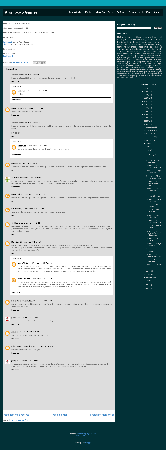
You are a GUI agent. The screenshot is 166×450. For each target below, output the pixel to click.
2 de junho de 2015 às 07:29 (43, 346)
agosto (149, 140)
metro (125, 66)
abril (148, 271)
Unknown (21, 91)
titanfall (146, 49)
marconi (14, 163)
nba (140, 51)
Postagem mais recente (16, 414)
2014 (146, 285)
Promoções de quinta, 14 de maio (153, 221)
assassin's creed (129, 37)
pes (149, 44)
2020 (146, 108)
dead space (134, 56)
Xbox (156, 12)
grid (156, 70)
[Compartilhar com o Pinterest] (44, 62)
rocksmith (150, 70)
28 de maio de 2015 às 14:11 (33, 108)
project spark (149, 72)
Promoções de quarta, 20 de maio (154, 195)
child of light (149, 76)
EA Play (120, 12)
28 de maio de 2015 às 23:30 (29, 223)
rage (160, 70)
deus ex (142, 56)
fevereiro (149, 277)
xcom (143, 54)
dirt (134, 64)
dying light (157, 64)
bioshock (157, 47)
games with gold (150, 37)
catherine (158, 76)
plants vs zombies (146, 68)
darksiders (158, 60)
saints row (147, 60)
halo (134, 39)
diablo (125, 54)
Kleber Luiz (22, 146)
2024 (146, 95)
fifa (160, 39)
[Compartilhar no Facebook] (42, 62)
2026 (146, 88)
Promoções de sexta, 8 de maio (153, 239)
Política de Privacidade (83, 436)
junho (148, 147)
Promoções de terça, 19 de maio (153, 200)
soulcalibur (121, 70)
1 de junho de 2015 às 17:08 (29, 332)
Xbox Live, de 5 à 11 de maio (153, 250)
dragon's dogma (146, 66)
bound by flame (134, 66)
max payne (134, 68)
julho (148, 143)
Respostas (17, 86)
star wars (142, 44)
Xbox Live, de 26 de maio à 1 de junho (153, 177)
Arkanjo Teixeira (17, 194)
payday (159, 72)
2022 (146, 101)
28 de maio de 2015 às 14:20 (29, 123)
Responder (15, 81)
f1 (147, 56)
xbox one (146, 51)
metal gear (146, 42)
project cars (141, 64)
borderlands (123, 42)
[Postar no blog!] (37, 62)
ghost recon (131, 58)
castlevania (151, 54)
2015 (146, 124)
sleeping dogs (152, 74)
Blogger (88, 443)
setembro (150, 137)
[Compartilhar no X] (39, 62)
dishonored (121, 62)
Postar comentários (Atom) (19, 420)
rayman (150, 64)
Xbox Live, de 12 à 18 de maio (153, 227)
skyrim (128, 72)
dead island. (121, 77)
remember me (122, 74)
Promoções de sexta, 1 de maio (153, 266)
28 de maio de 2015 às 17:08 (34, 194)
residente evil (135, 49)
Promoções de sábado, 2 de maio (153, 255)
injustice (148, 47)
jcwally (13, 317)
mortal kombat (131, 44)
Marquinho (15, 242)
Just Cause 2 (7, 42)
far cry (128, 39)
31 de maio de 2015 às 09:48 (36, 91)
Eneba (88, 12)
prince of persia (140, 74)
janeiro (149, 281)
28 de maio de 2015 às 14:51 (30, 178)
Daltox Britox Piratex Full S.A (21, 301)
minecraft (154, 51)
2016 (146, 121)
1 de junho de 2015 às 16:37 (27, 317)
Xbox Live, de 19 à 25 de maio (153, 206)
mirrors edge (137, 72)
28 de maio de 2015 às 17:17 (33, 209)
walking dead (127, 64)
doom (127, 56)
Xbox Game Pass (104, 12)
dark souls (157, 49)
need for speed (152, 58)
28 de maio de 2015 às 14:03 (29, 75)
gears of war (151, 39)
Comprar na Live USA (139, 12)
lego (160, 42)
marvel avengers (129, 76)
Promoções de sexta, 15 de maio (153, 216)
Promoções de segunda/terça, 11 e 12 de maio (153, 233)
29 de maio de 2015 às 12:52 (41, 279)
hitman (119, 66)
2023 (146, 98)
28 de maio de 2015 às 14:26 (28, 163)
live (119, 36)
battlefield (135, 42)
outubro (149, 134)
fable (125, 58)
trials (155, 66)
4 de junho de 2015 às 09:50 (27, 361)
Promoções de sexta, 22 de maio (153, 190)
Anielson (14, 332)
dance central (129, 77)
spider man (140, 76)
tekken (146, 62)
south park (140, 62)
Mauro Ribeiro (23, 263)
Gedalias (14, 223)
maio (148, 150)
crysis (123, 68)
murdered (121, 72)
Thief (5, 44)
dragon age (122, 49)
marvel (144, 70)
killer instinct (135, 54)
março (148, 274)
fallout (120, 44)
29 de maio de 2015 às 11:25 (42, 263)
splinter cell (131, 62)
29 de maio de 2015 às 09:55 (31, 242)
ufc (127, 68)
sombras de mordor (133, 60)
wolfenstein (152, 56)
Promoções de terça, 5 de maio (153, 245)
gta (154, 42)
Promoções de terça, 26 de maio (153, 172)
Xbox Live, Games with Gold (152, 161)
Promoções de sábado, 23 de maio (152, 183)
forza (139, 37)
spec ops (131, 74)
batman (140, 39)
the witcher (154, 62)
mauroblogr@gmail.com (86, 434)
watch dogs (156, 44)
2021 (146, 105)
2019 (146, 111)
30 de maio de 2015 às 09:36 (37, 146)
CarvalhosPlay (16, 108)
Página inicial (59, 414)
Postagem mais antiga (102, 414)
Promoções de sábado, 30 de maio (152, 155)
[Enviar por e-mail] (34, 62)
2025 (146, 91)
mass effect (137, 47)
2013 (146, 288)
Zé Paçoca (15, 178)
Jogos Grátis (74, 12)
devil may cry (141, 58)
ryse (160, 68)
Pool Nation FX (8, 56)
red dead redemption (130, 51)
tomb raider (123, 47)
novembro (150, 130)
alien (119, 51)
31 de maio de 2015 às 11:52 (43, 301)
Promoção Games (21, 12)
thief (156, 68)
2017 (146, 118)
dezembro (150, 127)
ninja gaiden (130, 70)
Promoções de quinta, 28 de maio (153, 166)
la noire (138, 70)
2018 (146, 114)
